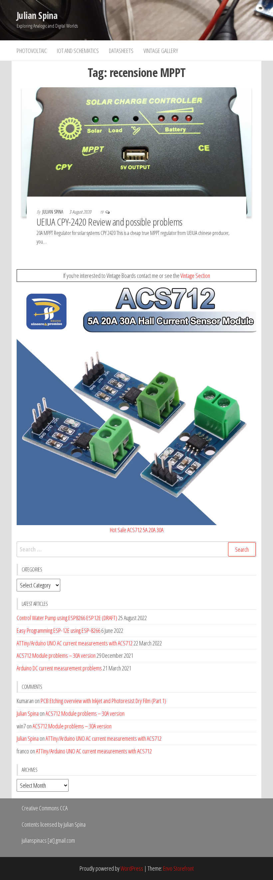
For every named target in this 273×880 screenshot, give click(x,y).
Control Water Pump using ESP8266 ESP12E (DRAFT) (67, 618)
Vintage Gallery (160, 51)
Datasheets (121, 51)
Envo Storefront (178, 868)
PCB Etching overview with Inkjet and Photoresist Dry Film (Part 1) (103, 701)
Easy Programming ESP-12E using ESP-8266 (58, 630)
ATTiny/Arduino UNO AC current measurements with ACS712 (75, 643)
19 (102, 212)
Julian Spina (37, 15)
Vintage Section (195, 276)
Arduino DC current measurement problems (59, 668)
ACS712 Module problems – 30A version (56, 655)
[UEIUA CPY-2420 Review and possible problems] (136, 151)
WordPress (132, 868)
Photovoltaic (32, 51)
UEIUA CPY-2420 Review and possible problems (109, 222)
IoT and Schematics (78, 51)
